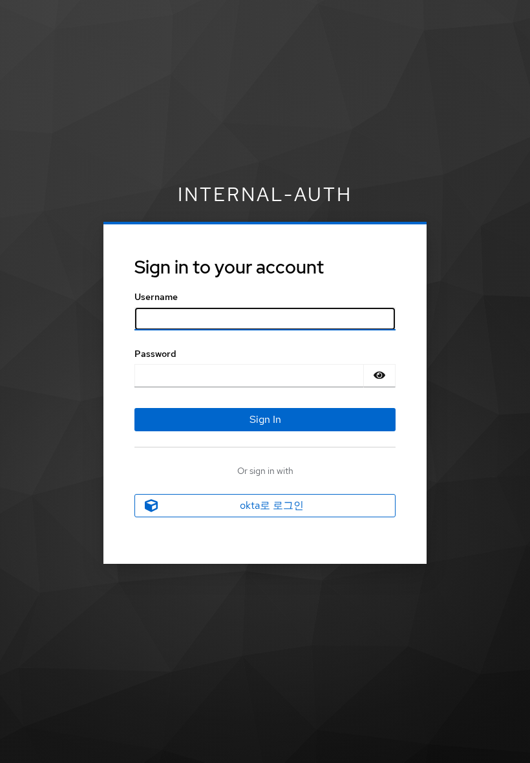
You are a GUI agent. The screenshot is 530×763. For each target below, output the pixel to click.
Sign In (265, 419)
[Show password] (379, 375)
